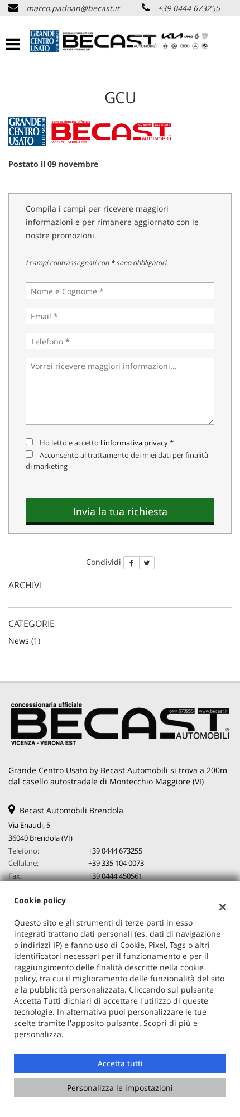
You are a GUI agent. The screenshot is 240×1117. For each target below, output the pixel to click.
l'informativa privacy (134, 443)
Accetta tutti (120, 1063)
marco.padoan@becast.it (72, 8)
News (18, 640)
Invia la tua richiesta (120, 511)
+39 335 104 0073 (116, 863)
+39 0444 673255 (188, 8)
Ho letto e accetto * (107, 443)
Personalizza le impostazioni (120, 1087)
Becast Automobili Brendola (71, 810)
